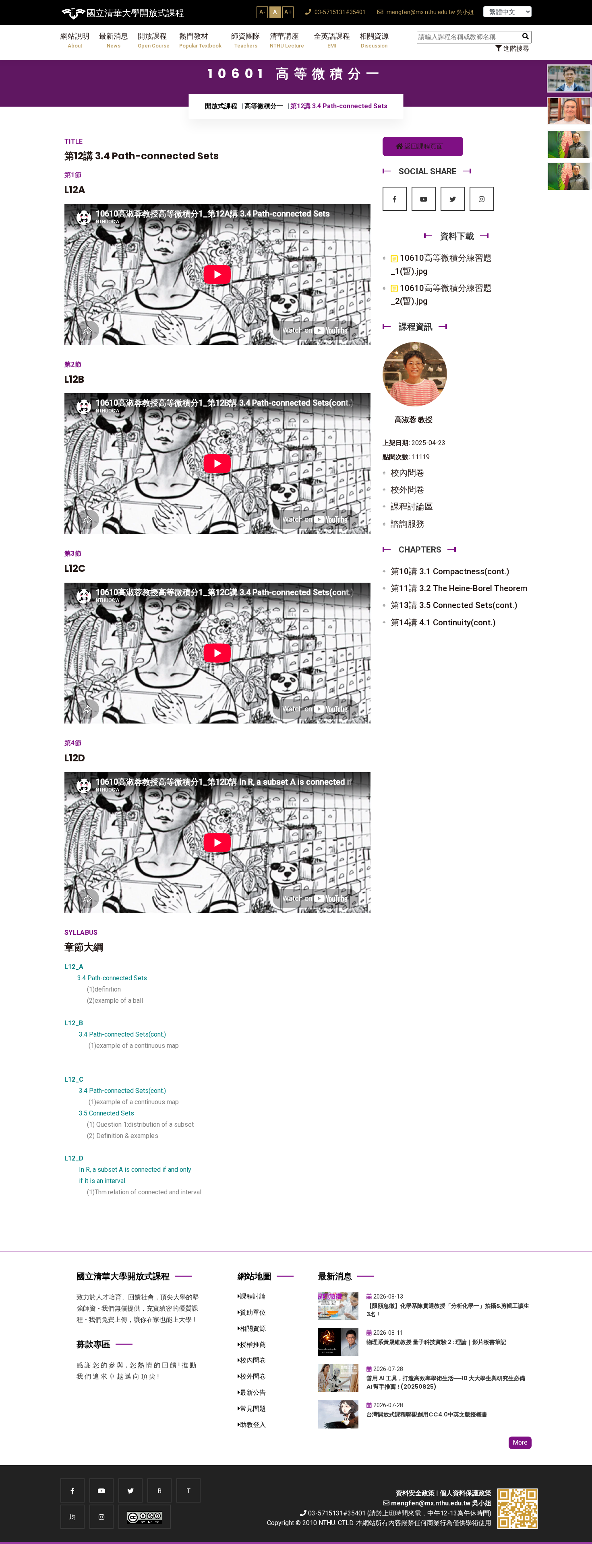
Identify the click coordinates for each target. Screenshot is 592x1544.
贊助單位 (253, 1312)
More (520, 1442)
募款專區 (93, 1344)
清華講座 (287, 40)
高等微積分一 (263, 106)
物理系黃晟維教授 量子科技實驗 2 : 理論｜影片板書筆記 (436, 1342)
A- (262, 12)
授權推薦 (253, 1344)
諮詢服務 (407, 524)
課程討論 (253, 1296)
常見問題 (253, 1408)
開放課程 (154, 40)
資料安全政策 (415, 1493)
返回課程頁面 (423, 146)
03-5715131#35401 (339, 12)
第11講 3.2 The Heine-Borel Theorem (459, 588)
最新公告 (253, 1392)
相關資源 (374, 40)
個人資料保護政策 (465, 1493)
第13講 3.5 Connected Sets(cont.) (454, 605)
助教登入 (253, 1425)
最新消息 (113, 40)
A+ (288, 12)
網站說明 (74, 40)
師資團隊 (245, 40)
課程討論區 (412, 506)
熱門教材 (200, 40)
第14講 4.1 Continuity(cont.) (443, 622)
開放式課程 (221, 106)
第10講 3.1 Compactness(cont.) (450, 571)
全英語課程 (332, 40)
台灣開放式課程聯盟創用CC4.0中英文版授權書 (426, 1414)
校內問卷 (407, 473)
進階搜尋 (515, 48)
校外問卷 (407, 490)
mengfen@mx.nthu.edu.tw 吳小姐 (429, 12)
